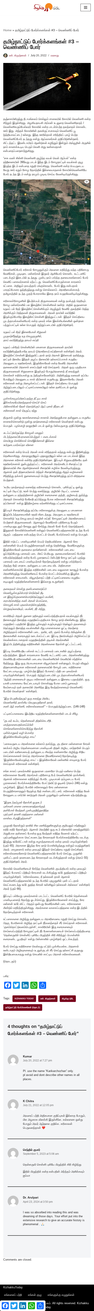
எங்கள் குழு (35, 1294)
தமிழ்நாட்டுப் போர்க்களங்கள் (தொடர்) (22, 1007)
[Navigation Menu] (85, 7)
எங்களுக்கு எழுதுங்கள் (61, 1294)
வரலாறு (55, 55)
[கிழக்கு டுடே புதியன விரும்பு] (47, 7)
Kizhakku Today (24, 998)
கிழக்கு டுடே (68, 998)
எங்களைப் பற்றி (13, 1294)
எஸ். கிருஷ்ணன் (17, 55)
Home (7, 30)
